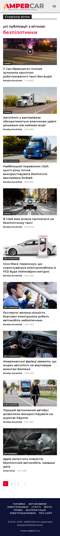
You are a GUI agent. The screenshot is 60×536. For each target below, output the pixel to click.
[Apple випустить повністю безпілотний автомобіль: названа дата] (30, 441)
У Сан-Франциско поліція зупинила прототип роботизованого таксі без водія (27, 72)
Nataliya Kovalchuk (12, 80)
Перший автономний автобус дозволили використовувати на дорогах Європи (28, 414)
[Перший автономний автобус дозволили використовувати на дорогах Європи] (30, 393)
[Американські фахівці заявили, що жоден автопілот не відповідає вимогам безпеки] (30, 344)
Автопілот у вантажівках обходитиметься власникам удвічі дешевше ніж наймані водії (29, 121)
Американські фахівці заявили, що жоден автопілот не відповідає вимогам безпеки (29, 365)
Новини (7, 63)
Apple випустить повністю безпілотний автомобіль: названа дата (29, 462)
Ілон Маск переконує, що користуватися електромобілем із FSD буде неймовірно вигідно (29, 267)
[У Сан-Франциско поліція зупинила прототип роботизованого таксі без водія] (30, 51)
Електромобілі (11, 404)
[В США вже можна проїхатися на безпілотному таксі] (30, 201)
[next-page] (24, 483)
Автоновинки (10, 453)
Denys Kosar (9, 470)
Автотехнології (11, 161)
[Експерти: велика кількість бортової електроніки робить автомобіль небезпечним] (30, 295)
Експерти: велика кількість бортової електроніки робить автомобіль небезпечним (26, 316)
